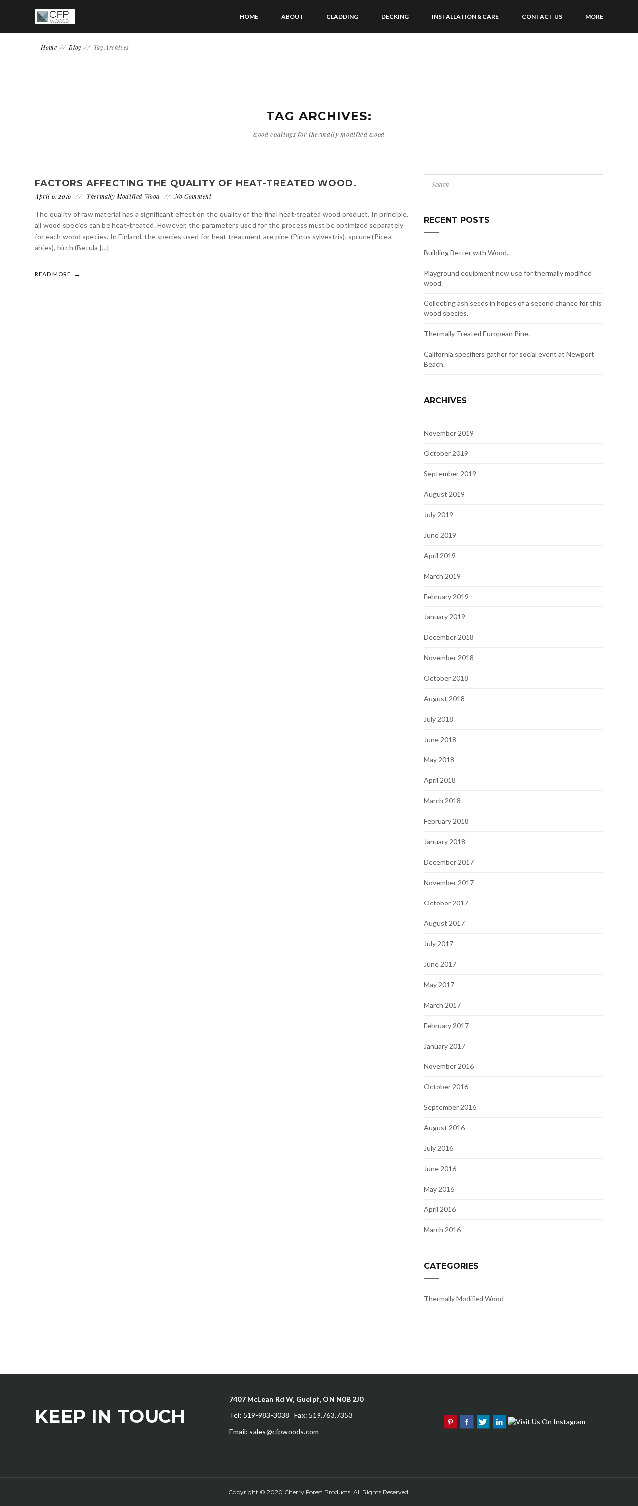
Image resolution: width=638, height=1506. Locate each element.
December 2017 (449, 862)
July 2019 (438, 514)
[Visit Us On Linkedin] (499, 1421)
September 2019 (450, 473)
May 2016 (439, 1189)
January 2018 (444, 841)
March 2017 (442, 1005)
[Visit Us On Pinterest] (450, 1421)
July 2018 (438, 719)
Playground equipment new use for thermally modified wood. (508, 278)
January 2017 (444, 1046)
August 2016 (444, 1127)
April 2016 (440, 1209)
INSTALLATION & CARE (465, 16)
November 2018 (449, 657)
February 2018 (446, 821)
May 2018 (439, 759)
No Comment (193, 196)
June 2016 (440, 1168)
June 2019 (440, 535)
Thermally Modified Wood (123, 196)
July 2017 (438, 943)
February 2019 (446, 596)
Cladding (342, 16)
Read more (53, 274)
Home (249, 16)
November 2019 (449, 433)
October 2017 (446, 903)
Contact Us (542, 16)
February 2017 (446, 1025)
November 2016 (449, 1066)
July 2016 (438, 1148)
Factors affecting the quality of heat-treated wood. (196, 183)
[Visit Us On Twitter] (483, 1421)
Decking (395, 16)
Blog (75, 47)
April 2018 (440, 780)
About (292, 16)
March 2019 (442, 576)
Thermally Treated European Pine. (477, 333)
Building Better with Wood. (466, 252)
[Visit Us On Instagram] (546, 1421)
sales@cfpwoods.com (284, 1431)
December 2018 (449, 637)
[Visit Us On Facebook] (466, 1421)
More (594, 16)
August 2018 (444, 698)
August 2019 (444, 494)
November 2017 (449, 882)
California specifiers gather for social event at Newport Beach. (509, 359)
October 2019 (446, 453)
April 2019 (440, 555)
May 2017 (439, 984)
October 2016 (446, 1086)
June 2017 (440, 964)
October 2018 (446, 678)
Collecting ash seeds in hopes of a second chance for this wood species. (513, 308)
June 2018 (440, 739)
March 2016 (442, 1229)
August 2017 (444, 923)
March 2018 (442, 800)
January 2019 (444, 616)
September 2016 (450, 1107)
